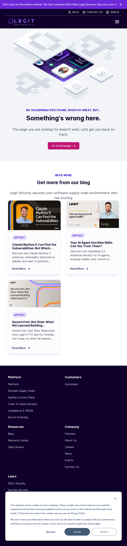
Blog (76, 12)
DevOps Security (18, 490)
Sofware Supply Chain (21, 390)
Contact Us (95, 12)
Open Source (16, 447)
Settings (50, 531)
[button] (117, 21)
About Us (71, 440)
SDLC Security (17, 483)
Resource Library (18, 440)
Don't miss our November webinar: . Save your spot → (60, 4)
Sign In (114, 12)
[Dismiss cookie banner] (115, 499)
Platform (13, 384)
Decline (104, 531)
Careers (69, 447)
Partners (70, 433)
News (68, 453)
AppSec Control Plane (21, 397)
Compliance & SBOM (20, 410)
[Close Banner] (121, 4)
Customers (71, 384)
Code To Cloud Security (22, 404)
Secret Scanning (18, 417)
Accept (77, 531)
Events (69, 460)
